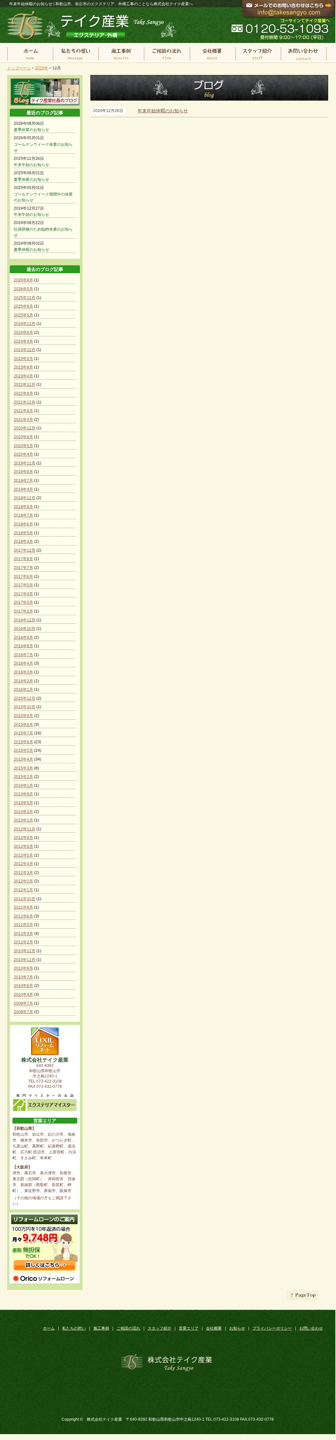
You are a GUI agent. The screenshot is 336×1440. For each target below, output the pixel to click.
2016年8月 (23, 646)
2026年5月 (23, 289)
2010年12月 (24, 951)
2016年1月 (23, 689)
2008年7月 (23, 1012)
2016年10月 (24, 628)
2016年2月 (23, 681)
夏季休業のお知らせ (31, 129)
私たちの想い (74, 1328)
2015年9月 (23, 715)
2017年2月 (23, 611)
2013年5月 (23, 803)
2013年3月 (23, 811)
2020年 (41, 68)
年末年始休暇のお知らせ (163, 110)
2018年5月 (23, 533)
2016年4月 (23, 663)
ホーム (49, 1328)
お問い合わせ (311, 1328)
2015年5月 (23, 750)
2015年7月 (23, 733)
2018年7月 (23, 515)
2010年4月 (23, 994)
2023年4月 (23, 376)
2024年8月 (23, 332)
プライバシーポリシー (272, 1328)
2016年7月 (23, 655)
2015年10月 (24, 707)
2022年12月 (24, 384)
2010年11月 (24, 959)
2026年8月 (23, 280)
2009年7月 (23, 1003)
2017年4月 (23, 594)
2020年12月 (24, 428)
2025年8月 (23, 306)
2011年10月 (24, 899)
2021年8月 (23, 410)
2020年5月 (23, 446)
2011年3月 (23, 933)
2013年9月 (23, 794)
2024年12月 (24, 323)
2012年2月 (23, 881)
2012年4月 (23, 864)
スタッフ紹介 (159, 1328)
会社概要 (214, 1328)
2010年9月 (23, 968)
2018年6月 (23, 524)
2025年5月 (23, 315)
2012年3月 (23, 872)
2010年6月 (23, 985)
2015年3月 (23, 768)
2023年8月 (23, 367)
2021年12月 (24, 402)
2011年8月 (23, 907)
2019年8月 (23, 471)
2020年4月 (23, 454)
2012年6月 (23, 846)
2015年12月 (24, 698)
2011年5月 (23, 924)
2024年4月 (23, 341)
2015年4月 (23, 759)
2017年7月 (23, 567)
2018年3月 (23, 541)
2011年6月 (23, 916)
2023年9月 (23, 358)
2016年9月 (23, 637)
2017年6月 (23, 576)
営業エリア (188, 1328)
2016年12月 (24, 620)
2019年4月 (23, 489)
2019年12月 (24, 463)
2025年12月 (24, 297)
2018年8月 (23, 506)
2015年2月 (23, 776)
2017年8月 (23, 559)
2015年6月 (23, 742)
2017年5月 (23, 585)
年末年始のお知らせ (31, 164)
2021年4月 (23, 419)
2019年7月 (23, 480)
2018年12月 (24, 498)
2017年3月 (23, 602)
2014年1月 (23, 785)
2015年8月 (23, 724)
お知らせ (237, 1328)
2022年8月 (23, 393)
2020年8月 (23, 437)
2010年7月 (23, 977)
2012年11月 (24, 829)
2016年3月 (23, 672)
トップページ (19, 68)
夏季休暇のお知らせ (31, 249)
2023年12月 (24, 350)
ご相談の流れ (128, 1328)
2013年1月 (23, 820)
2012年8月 (23, 837)
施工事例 (101, 1328)
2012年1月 (23, 890)
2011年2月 (23, 942)
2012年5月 (23, 855)
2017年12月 (24, 550)
